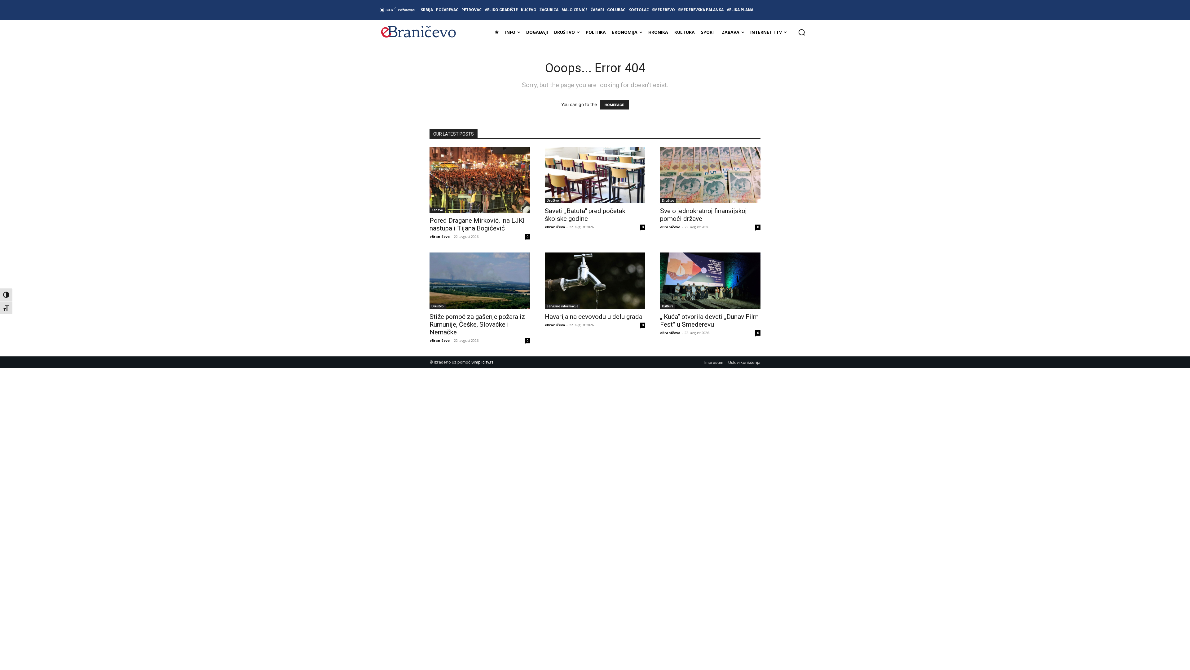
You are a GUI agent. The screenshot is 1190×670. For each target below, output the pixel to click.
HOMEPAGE (614, 105)
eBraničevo (440, 236)
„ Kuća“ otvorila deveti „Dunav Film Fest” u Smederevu (709, 320)
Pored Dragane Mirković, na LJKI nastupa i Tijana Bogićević (477, 224)
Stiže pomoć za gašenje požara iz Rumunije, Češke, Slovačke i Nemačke (477, 324)
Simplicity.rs (482, 362)
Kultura (667, 306)
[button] (802, 32)
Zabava (437, 210)
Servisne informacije (562, 306)
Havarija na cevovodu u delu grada (593, 316)
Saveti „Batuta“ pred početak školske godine (585, 214)
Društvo (553, 200)
